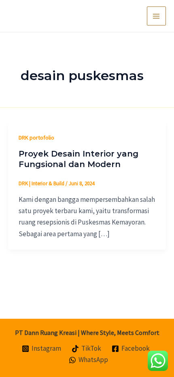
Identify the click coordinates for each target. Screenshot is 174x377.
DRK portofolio (36, 137)
